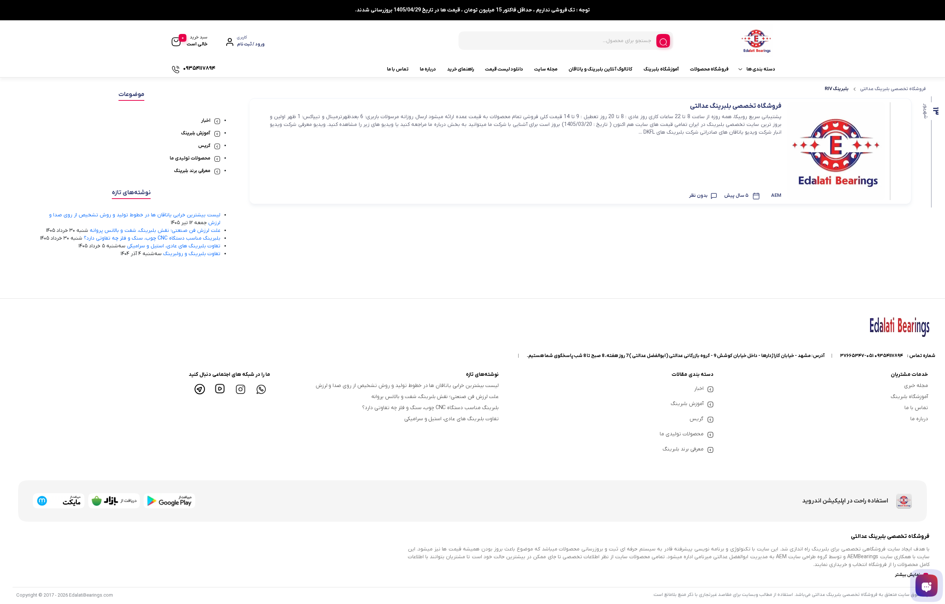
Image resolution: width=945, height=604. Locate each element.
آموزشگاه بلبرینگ (661, 69)
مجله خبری (916, 385)
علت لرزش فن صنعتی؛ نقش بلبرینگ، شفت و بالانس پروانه (155, 230)
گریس (204, 146)
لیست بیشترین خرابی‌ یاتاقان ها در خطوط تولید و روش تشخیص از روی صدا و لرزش (407, 385)
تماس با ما (398, 69)
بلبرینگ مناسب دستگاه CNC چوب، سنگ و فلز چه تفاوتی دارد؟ (152, 238)
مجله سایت (545, 69)
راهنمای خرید (460, 69)
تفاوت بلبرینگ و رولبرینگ (191, 253)
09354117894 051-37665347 (871, 356)
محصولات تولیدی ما (190, 158)
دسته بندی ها (760, 69)
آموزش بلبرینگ (195, 133)
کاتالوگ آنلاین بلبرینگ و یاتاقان (600, 69)
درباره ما (428, 69)
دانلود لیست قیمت (504, 69)
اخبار (205, 120)
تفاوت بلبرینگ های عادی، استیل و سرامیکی (173, 246)
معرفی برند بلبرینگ (192, 171)
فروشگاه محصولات (709, 69)
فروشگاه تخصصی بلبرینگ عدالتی (893, 89)
